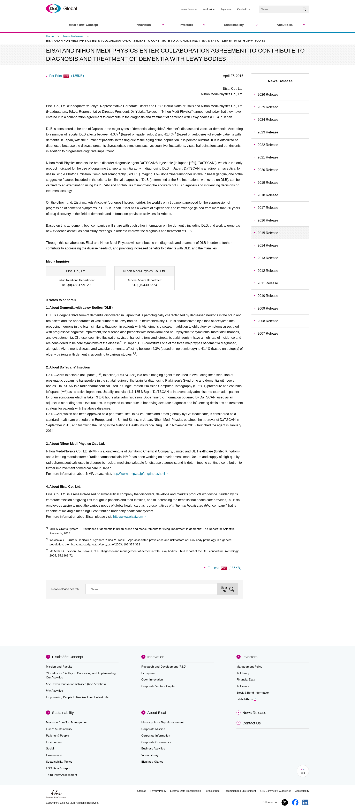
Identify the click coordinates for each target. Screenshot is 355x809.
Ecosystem (148, 673)
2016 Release (268, 220)
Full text (225, 568)
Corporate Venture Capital (158, 686)
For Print (67, 76)
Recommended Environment (240, 790)
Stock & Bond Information (253, 692)
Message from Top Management (67, 722)
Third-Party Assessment (61, 774)
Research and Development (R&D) (164, 666)
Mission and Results (59, 666)
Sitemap (141, 790)
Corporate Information (155, 735)
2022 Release (268, 145)
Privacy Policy (158, 790)
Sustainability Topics (59, 761)
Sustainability (63, 713)
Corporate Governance (156, 742)
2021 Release (268, 157)
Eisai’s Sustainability (59, 729)
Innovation (155, 657)
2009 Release (268, 308)
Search (224, 589)
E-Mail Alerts (244, 699)
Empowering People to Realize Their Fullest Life (77, 697)
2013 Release (268, 258)
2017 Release (268, 207)
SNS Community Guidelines (275, 790)
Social (50, 748)
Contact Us (243, 9)
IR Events (242, 686)
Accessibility (302, 790)
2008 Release (268, 321)
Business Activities (153, 748)
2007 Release (268, 333)
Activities (54, 690)
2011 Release (268, 283)
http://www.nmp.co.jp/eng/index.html (139, 473)
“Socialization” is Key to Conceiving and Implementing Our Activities (81, 675)
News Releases (73, 36)
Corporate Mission (153, 729)
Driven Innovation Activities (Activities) (76, 684)
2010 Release (268, 295)
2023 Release (268, 132)
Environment (54, 742)
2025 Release (268, 107)
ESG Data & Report (58, 768)
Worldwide (209, 9)
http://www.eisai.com (128, 516)
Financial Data (245, 679)
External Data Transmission (185, 790)
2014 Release (268, 245)
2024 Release (268, 119)
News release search (65, 589)
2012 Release (268, 270)
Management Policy (249, 666)
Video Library (150, 755)
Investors (249, 657)
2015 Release (268, 233)
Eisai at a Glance (152, 761)
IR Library (242, 673)
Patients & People (57, 735)
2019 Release (268, 182)
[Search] (304, 9)
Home (50, 36)
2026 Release (268, 94)
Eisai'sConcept (67, 657)
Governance (54, 755)
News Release (189, 9)
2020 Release (268, 170)
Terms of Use (212, 790)
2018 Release (268, 195)
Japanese (226, 9)
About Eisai (156, 713)
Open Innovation (152, 679)
